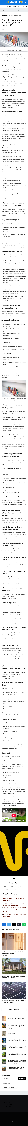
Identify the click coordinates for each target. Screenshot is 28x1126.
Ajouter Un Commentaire (14, 1009)
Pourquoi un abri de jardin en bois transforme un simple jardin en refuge (13, 976)
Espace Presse (12, 1115)
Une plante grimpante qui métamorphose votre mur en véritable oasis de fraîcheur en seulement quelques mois (17, 1061)
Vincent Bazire (4, 28)
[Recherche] (26, 2)
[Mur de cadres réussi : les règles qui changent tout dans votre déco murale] (14, 941)
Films (14, 6)
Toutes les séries (7, 1104)
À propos (4, 1115)
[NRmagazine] (14, 2)
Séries (19, 6)
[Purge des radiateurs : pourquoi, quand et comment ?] (14, 39)
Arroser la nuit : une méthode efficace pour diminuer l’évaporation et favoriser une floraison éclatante (17, 1040)
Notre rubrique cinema (8, 1100)
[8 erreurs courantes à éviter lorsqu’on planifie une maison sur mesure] (4, 1068)
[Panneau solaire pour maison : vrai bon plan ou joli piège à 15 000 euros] (14, 990)
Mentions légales (17, 1118)
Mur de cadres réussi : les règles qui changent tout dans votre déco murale (13, 952)
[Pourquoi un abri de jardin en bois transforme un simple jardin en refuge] (14, 966)
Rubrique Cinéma (6, 6)
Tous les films (6, 1102)
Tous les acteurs (7, 1106)
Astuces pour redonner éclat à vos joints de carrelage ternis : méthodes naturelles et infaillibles (14, 910)
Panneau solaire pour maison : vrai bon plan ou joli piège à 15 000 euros (14, 1001)
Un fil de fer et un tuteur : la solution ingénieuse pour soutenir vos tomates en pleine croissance (17, 1054)
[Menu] (2, 2)
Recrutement (21, 1115)
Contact (8, 1118)
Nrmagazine (3, 10)
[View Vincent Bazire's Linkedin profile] (14, 878)
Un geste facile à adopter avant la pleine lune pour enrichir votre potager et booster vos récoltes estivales (17, 1047)
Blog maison (5, 15)
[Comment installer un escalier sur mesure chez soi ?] (4, 1033)
